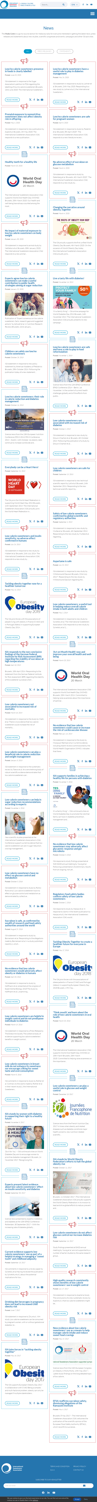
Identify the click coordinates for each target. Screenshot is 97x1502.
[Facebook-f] (83, 4)
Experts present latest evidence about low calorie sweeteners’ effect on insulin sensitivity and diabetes (24, 1186)
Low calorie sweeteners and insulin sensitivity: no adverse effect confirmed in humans (23, 538)
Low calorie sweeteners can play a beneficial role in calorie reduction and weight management (22, 754)
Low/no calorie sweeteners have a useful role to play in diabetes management (70, 71)
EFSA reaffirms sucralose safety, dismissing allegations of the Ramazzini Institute (70, 1403)
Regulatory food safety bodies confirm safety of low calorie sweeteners (68, 896)
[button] (92, 13)
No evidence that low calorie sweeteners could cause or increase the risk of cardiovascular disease (71, 727)
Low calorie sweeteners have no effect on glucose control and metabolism (21, 875)
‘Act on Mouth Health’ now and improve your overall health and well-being (72, 654)
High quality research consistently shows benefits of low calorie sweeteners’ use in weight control (71, 1282)
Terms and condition (60, 1466)
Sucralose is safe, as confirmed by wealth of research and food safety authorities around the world (23, 923)
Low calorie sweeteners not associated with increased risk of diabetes (70, 423)
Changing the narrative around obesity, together (69, 208)
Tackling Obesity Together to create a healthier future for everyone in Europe (72, 944)
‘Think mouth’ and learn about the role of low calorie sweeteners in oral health (72, 1014)
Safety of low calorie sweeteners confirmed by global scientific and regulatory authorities (70, 516)
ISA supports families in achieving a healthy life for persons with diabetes (72, 776)
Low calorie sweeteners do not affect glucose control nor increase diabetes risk (72, 1235)
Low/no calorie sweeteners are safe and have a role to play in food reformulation (71, 349)
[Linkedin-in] (87, 4)
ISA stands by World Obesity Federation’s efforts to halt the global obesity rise (72, 1161)
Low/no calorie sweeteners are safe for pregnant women (71, 117)
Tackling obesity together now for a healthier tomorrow (23, 584)
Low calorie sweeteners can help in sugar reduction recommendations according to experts (23, 802)
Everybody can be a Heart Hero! (21, 467)
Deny (86, 1499)
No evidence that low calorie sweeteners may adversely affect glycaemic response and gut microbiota (70, 847)
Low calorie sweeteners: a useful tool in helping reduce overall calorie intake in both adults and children (72, 606)
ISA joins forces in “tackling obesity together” (23, 1350)
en (74, 5)
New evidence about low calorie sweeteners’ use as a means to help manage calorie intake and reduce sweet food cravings (71, 1331)
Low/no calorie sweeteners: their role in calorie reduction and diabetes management (24, 399)
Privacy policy (79, 1466)
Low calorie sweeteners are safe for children (71, 469)
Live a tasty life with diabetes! (68, 278)
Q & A (52, 1470)
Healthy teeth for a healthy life (21, 161)
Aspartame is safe (62, 561)
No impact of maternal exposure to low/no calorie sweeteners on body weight (23, 233)
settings (35, 1500)
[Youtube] (91, 4)
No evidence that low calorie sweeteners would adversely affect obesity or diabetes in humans (23, 970)
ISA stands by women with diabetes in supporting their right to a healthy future (23, 1116)
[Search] (63, 4)
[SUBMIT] (84, 1485)
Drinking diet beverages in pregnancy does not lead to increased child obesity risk (24, 1304)
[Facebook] (43, 1492)
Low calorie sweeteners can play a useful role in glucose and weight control (70, 1088)
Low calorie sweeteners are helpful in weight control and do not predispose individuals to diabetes (24, 1018)
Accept (77, 1499)
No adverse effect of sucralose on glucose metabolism (70, 163)
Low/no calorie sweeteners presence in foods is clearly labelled (24, 70)
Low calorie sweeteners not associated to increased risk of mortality (20, 706)
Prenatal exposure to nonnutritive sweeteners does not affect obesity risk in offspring (23, 116)
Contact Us (78, 1470)
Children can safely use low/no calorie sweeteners (21, 352)
